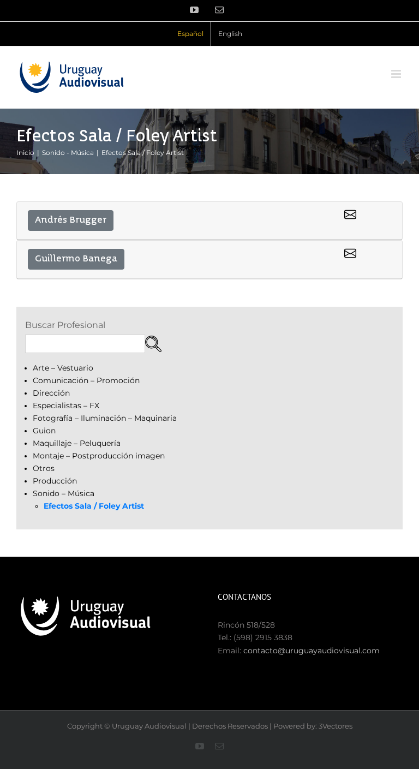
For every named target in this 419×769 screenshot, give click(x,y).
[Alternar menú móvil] (397, 74)
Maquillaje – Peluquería (77, 443)
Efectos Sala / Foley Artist (94, 506)
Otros (44, 468)
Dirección (51, 393)
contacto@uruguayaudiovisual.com (311, 650)
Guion (44, 430)
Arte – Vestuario (63, 367)
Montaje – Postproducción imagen (99, 455)
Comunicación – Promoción (86, 380)
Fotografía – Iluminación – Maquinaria (105, 418)
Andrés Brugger (70, 220)
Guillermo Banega (76, 259)
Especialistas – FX (66, 405)
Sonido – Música (63, 493)
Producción (55, 480)
